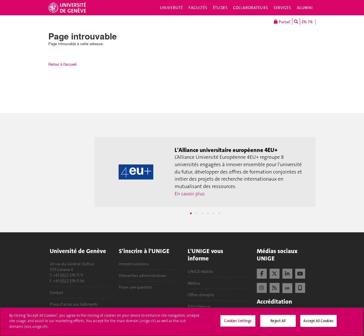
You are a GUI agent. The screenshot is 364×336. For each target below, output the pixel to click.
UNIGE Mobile (200, 271)
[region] (182, 321)
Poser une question (135, 287)
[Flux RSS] (274, 287)
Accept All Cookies (318, 320)
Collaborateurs (250, 7)
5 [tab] (213, 213)
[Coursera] (287, 287)
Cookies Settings (238, 320)
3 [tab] (202, 213)
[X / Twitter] (274, 273)
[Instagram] (261, 287)
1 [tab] (191, 213)
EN (304, 21)
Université (171, 7)
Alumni (305, 7)
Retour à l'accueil (62, 64)
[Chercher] (296, 21)
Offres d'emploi (201, 294)
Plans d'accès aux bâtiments (74, 304)
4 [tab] (208, 213)
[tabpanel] (205, 172)
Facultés (198, 7)
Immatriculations (134, 263)
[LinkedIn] (287, 273)
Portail (284, 21)
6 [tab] (219, 213)
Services (282, 7)
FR (310, 21)
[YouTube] (300, 273)
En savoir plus (190, 193)
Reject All (278, 320)
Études (220, 7)
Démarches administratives (142, 275)
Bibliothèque (199, 306)
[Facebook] (261, 273)
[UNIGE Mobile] (300, 287)
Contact (56, 292)
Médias (194, 283)
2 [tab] (196, 213)
